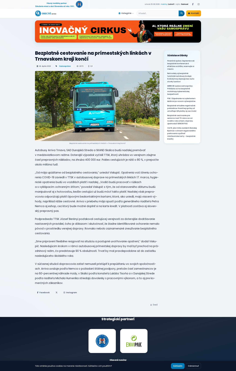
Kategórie (126, 13)
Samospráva (65, 66)
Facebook (44, 292)
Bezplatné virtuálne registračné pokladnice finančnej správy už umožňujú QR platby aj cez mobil (181, 108)
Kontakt (195, 13)
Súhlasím (177, 366)
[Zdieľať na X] (56, 292)
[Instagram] (198, 4)
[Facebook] (192, 4)
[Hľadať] (182, 13)
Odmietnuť (193, 366)
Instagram (71, 292)
